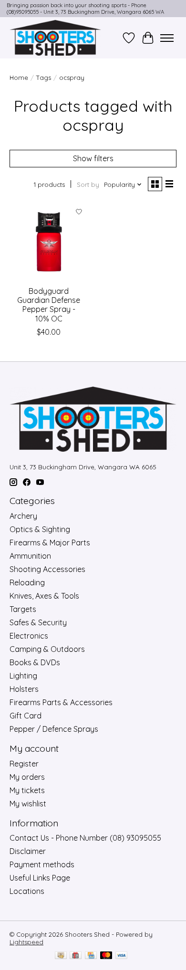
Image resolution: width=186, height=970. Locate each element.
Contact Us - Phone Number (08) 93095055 (85, 838)
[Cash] (61, 955)
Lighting (23, 675)
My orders (27, 777)
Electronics (29, 635)
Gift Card (25, 715)
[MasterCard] (106, 955)
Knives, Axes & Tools (44, 596)
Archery (23, 516)
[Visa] (121, 955)
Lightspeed (26, 942)
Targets (23, 609)
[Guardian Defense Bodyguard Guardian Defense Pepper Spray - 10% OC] (49, 242)
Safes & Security (38, 622)
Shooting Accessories (47, 569)
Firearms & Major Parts (50, 542)
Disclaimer (28, 851)
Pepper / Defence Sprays (54, 729)
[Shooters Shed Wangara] (55, 38)
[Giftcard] (76, 955)
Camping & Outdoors (47, 649)
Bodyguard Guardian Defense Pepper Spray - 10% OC (48, 304)
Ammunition (30, 556)
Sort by (88, 184)
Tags (43, 77)
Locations (27, 891)
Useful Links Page (40, 878)
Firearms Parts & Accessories (61, 702)
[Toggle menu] (166, 38)
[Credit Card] (91, 955)
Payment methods (42, 864)
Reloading (27, 582)
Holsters (24, 689)
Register (24, 763)
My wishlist (28, 803)
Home (19, 77)
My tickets (27, 790)
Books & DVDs (35, 662)
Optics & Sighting (40, 529)
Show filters (93, 158)
